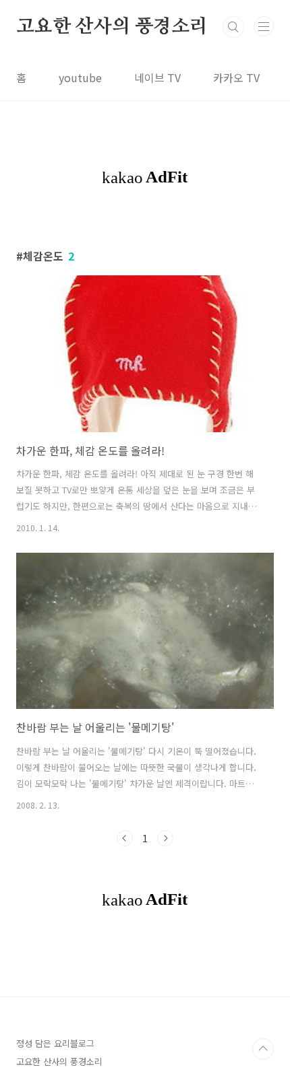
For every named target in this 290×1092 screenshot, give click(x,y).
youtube (80, 77)
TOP (263, 1049)
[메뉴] (264, 26)
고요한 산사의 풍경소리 (112, 27)
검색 (233, 27)
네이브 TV (157, 77)
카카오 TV (236, 77)
